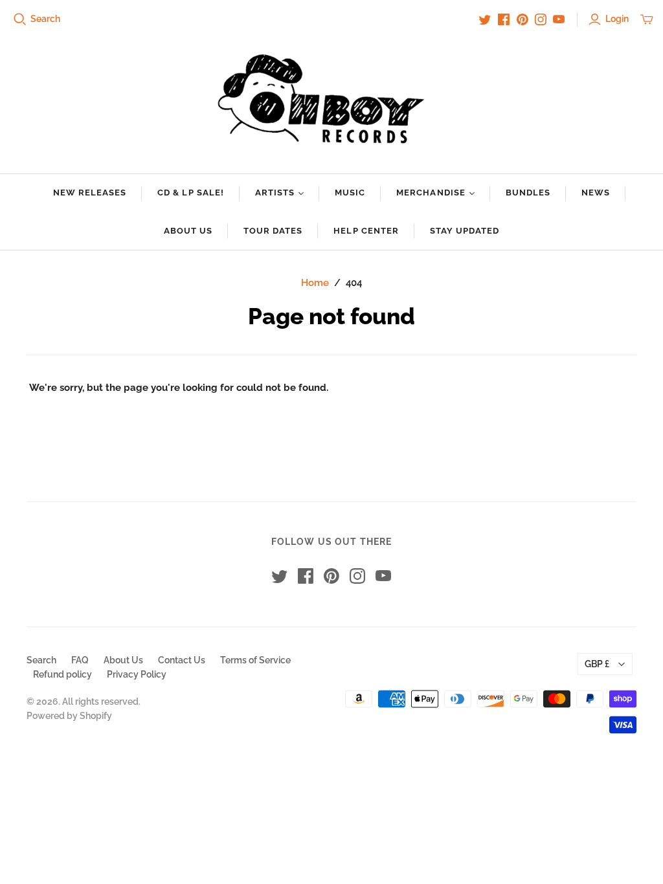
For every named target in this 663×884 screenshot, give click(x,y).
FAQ (80, 660)
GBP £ (597, 664)
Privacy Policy (136, 674)
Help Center (365, 231)
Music (350, 192)
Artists (275, 192)
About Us (188, 231)
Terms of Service (255, 660)
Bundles (528, 192)
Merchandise (430, 192)
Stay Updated (464, 231)
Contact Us (181, 660)
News (595, 192)
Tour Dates (272, 231)
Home (315, 283)
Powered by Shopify (69, 716)
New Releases (89, 192)
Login (617, 19)
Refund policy (62, 674)
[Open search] (20, 19)
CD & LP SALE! (190, 192)
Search (45, 19)
